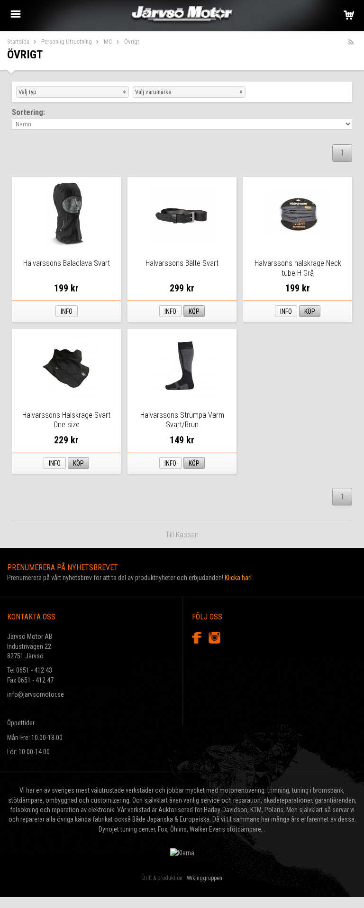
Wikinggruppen (204, 878)
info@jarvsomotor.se (35, 694)
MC (108, 41)
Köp (194, 311)
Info (67, 311)
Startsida (18, 41)
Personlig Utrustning (66, 41)
